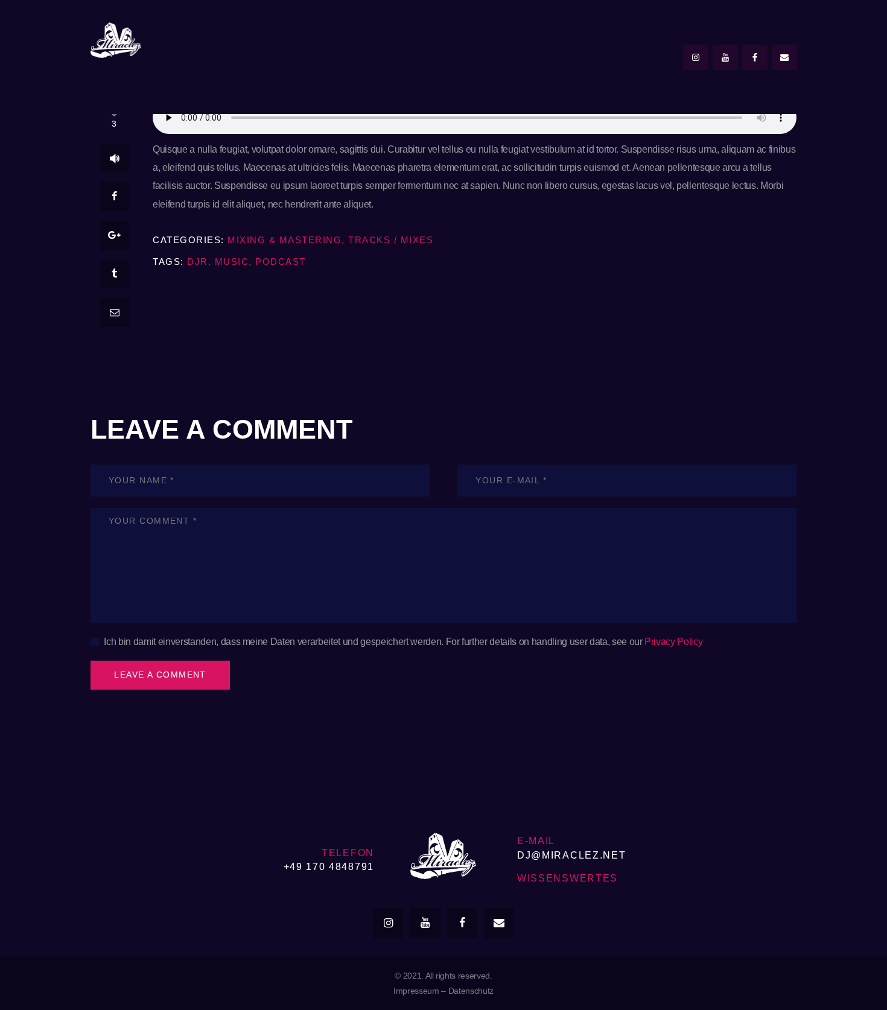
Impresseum (416, 991)
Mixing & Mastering (284, 240)
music (232, 261)
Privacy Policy (673, 642)
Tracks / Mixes (390, 240)
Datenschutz (471, 991)
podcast (280, 261)
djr (197, 261)
